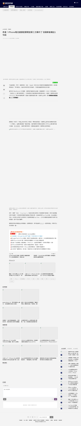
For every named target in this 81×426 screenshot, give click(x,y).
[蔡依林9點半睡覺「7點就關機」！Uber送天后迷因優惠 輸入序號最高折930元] (64, 377)
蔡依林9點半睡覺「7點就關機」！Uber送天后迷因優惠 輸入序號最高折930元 (73, 377)
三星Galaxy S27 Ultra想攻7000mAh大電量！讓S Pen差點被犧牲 (11, 341)
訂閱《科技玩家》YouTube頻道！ (27, 234)
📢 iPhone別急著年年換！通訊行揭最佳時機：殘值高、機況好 (26, 245)
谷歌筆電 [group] (30, 10)
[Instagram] (30, 417)
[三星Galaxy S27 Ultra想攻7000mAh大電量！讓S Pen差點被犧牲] (11, 333)
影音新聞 (71, 6)
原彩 (47, 279)
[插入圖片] (52, 399)
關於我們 (55, 420)
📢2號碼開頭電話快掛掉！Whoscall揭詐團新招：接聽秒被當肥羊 (27, 247)
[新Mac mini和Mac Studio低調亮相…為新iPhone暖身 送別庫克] (64, 389)
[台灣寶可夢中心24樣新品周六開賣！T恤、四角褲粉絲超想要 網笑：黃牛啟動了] (30, 313)
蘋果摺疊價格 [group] (14, 10)
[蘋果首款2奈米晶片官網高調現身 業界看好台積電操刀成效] (49, 351)
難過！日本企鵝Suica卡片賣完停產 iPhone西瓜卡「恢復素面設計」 (16, 274)
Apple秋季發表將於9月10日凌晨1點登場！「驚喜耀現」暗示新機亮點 (29, 358)
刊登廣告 (20, 420)
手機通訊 (11, 6)
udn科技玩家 (5, 29)
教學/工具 (52, 6)
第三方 (28, 279)
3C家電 (32, 6)
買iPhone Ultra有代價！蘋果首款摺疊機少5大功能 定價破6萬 (73, 383)
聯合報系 (47, 420)
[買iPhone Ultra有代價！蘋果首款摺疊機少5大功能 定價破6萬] (64, 383)
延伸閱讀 (5, 287)
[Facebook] (28, 417)
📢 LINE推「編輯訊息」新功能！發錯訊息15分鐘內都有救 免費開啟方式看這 (30, 249)
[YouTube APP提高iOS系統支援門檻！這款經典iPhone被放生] (64, 406)
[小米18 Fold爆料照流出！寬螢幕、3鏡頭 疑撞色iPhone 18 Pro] (30, 333)
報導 (24, 91)
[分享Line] (4, 89)
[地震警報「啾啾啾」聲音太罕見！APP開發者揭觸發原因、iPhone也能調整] (64, 359)
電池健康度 (22, 279)
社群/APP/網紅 (19, 6)
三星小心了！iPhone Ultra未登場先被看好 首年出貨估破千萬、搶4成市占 (32, 274)
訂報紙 (51, 420)
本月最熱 (75, 348)
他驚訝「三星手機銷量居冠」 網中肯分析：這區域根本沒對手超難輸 (11, 321)
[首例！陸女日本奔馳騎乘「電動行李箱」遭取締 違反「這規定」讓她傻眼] (30, 295)
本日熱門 (63, 348)
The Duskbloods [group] (39, 10)
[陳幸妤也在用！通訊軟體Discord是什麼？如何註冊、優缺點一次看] (64, 353)
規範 (5, 399)
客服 (26, 420)
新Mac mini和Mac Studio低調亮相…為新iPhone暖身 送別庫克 (73, 389)
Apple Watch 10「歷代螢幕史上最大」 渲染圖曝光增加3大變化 (11, 303)
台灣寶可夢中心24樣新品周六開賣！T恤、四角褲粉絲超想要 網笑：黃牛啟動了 (29, 321)
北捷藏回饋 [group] (6, 10)
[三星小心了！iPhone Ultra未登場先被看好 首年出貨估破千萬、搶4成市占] (32, 268)
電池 (33, 279)
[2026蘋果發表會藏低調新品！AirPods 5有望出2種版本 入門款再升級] (47, 268)
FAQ (24, 420)
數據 (42, 279)
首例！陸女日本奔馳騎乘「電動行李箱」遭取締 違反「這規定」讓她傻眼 (29, 303)
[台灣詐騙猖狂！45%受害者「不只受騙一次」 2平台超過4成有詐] (64, 395)
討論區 (4, 382)
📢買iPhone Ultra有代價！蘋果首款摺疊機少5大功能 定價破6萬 (27, 240)
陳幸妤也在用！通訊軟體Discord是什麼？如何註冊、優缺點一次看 (73, 353)
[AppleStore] (37, 417)
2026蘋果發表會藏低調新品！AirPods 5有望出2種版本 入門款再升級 (47, 274)
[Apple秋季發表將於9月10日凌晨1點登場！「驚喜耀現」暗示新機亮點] (30, 351)
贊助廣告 (5, 362)
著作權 (38, 420)
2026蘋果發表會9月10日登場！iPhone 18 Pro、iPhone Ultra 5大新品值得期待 (48, 341)
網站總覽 (60, 420)
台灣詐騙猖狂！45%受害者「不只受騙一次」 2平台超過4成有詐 (73, 395)
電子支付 (65, 6)
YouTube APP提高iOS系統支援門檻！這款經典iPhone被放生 (73, 407)
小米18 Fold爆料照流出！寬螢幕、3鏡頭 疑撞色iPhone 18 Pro (30, 341)
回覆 (55, 399)
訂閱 (51, 417)
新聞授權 (30, 420)
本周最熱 (69, 348)
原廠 (38, 279)
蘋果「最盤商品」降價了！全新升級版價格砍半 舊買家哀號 (73, 365)
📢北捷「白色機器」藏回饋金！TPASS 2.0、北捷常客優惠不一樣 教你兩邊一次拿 (31, 242)
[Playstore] (35, 417)
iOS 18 (11, 281)
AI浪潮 (46, 6)
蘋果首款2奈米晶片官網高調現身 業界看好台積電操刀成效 (48, 358)
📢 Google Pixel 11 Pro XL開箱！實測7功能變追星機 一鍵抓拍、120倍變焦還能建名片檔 (33, 238)
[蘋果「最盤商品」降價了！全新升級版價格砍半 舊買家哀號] (64, 365)
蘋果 (11, 279)
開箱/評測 (26, 6)
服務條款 (35, 420)
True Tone (52, 279)
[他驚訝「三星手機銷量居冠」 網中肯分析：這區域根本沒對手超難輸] (11, 313)
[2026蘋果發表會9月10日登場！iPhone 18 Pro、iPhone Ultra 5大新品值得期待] (49, 333)
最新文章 (5, 6)
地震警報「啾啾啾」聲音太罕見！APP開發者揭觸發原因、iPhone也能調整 (73, 359)
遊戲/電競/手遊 (39, 6)
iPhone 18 (12, 260)
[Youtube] (74, 3)
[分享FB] (4, 85)
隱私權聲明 (42, 420)
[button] (76, 3)
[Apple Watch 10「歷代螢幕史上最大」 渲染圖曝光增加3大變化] (11, 295)
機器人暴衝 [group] (22, 10)
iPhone (16, 279)
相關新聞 (5, 325)
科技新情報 (59, 6)
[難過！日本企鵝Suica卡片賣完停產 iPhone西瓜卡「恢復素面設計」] (16, 268)
